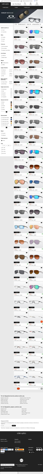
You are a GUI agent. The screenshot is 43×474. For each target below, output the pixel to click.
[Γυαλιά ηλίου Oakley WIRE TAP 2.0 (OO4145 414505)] (21, 46)
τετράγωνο (4, 94)
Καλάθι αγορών (37, 4)
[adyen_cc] (1, 449)
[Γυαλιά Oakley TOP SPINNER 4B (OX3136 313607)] (21, 347)
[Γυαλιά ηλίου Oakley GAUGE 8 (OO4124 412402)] (21, 196)
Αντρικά (3, 39)
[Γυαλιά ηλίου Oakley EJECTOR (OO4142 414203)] (21, 31)
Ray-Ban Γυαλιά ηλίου (4, 397)
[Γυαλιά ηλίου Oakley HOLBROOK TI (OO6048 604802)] (21, 211)
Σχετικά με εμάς (3, 439)
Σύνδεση (30, 4)
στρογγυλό (4, 73)
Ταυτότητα (2, 468)
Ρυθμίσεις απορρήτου (4, 441)
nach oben (40, 464)
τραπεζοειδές (4, 96)
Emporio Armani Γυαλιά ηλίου (25, 397)
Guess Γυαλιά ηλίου (23, 400)
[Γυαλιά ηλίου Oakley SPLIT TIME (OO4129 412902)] (21, 61)
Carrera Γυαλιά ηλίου (4, 401)
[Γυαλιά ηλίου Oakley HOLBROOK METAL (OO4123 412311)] (21, 151)
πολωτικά (3, 133)
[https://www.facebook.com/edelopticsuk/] (37, 450)
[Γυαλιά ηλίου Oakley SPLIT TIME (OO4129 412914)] (21, 181)
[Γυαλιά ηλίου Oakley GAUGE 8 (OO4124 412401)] (21, 271)
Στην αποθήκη (4, 48)
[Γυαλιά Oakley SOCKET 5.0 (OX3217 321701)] (21, 302)
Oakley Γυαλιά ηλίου (4, 399)
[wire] (3, 451)
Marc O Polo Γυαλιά (4, 412)
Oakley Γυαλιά (3, 410)
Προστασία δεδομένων (8, 467)
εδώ (34, 427)
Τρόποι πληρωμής (17, 441)
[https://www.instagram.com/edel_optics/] (39, 450)
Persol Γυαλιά (24, 408)
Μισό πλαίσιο (4, 83)
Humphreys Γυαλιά (4, 411)
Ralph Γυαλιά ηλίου (23, 401)
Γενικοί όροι (2, 467)
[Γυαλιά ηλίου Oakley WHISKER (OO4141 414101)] (21, 76)
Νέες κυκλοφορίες (5, 46)
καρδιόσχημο (4, 89)
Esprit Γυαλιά (24, 414)
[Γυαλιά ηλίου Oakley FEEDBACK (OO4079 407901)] (21, 241)
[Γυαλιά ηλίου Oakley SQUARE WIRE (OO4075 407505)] (21, 121)
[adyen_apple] (12, 449)
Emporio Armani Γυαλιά (5, 414)
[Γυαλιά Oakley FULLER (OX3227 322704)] (21, 377)
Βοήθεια (30, 439)
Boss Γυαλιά (24, 411)
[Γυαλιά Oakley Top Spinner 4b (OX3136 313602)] (21, 287)
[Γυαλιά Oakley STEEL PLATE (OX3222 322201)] (21, 332)
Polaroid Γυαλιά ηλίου (4, 403)
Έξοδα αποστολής (17, 442)
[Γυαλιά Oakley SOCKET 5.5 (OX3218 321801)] (21, 317)
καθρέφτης (4, 135)
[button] (5, 4)
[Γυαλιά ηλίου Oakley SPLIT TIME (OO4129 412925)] (21, 256)
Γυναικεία (3, 37)
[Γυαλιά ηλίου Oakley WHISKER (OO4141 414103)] (21, 106)
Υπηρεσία (16, 439)
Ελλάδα (36, 0)
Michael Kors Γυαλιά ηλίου (24, 399)
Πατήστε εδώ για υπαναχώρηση (7, 464)
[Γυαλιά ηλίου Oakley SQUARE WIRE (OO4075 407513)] (21, 136)
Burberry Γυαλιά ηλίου (24, 403)
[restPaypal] (9, 449)
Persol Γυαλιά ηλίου (4, 400)
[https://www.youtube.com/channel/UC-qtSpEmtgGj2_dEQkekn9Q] (41, 450)
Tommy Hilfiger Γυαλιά (26, 412)
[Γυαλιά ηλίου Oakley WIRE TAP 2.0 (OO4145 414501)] (21, 166)
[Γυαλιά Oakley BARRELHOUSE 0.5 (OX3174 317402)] (21, 362)
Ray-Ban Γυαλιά (3, 408)
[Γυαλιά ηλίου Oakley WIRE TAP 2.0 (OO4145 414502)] (21, 91)
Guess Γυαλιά (24, 410)
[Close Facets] (6, 24)
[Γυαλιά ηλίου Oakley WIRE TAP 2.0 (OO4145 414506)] (21, 226)
